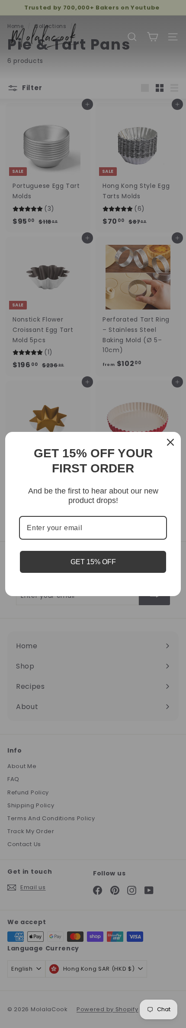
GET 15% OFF (93, 562)
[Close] (170, 442)
